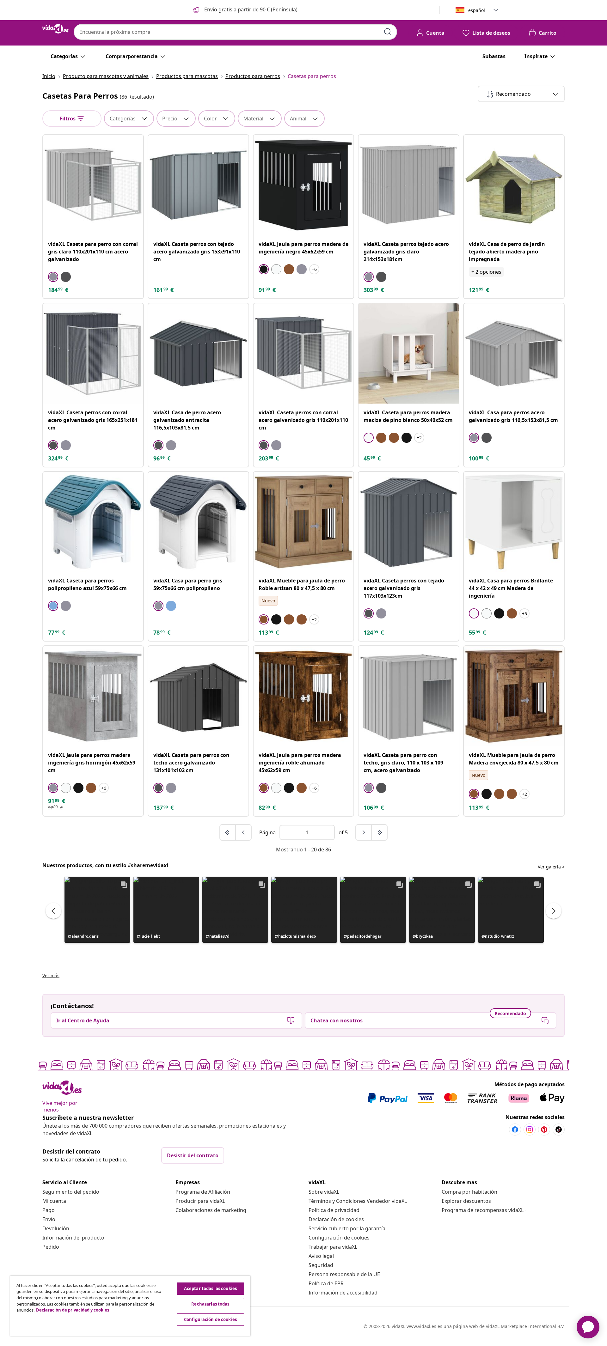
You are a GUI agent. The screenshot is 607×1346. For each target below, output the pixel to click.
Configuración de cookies (339, 1237)
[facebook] (515, 1129)
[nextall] (379, 832)
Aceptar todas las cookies (210, 1288)
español (476, 10)
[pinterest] (544, 1129)
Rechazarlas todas (210, 1304)
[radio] (53, 277)
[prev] (243, 832)
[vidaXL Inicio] (55, 28)
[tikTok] (558, 1129)
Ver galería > (551, 867)
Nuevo (268, 601)
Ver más (50, 975)
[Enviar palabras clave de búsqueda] (388, 32)
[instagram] (529, 1129)
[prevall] (228, 832)
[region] (130, 1306)
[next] (364, 832)
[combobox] (235, 32)
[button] (244, 10)
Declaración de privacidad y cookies (72, 1310)
